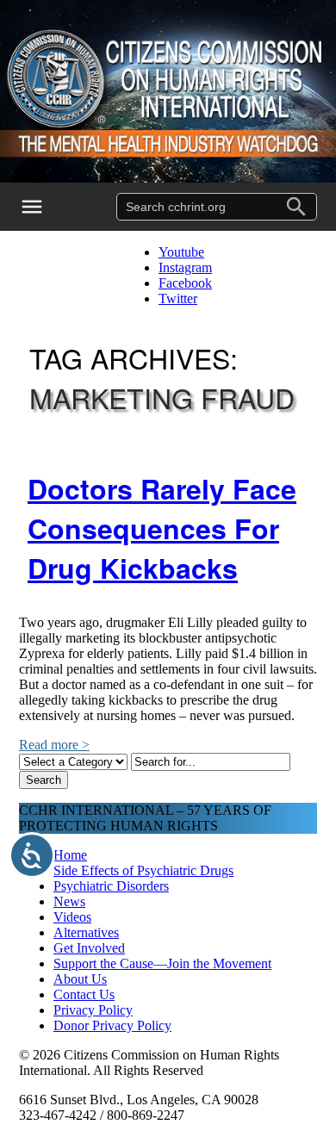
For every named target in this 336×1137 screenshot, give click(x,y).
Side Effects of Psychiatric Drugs (143, 870)
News (69, 901)
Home (70, 855)
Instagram (185, 267)
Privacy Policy (93, 1010)
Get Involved (89, 948)
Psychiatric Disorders (111, 886)
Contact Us (84, 994)
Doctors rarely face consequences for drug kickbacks (162, 528)
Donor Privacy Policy (112, 1025)
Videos (72, 917)
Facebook (185, 283)
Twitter (178, 298)
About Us (80, 979)
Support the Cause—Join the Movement (162, 963)
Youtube (181, 252)
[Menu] (43, 207)
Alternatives (86, 932)
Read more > (54, 744)
